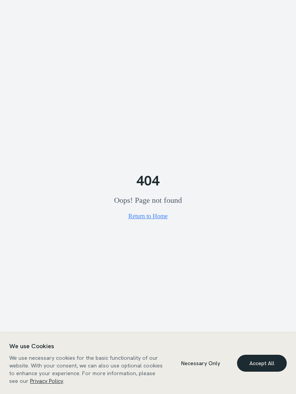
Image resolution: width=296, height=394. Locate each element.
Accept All (261, 363)
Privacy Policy (46, 380)
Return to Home (148, 216)
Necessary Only (200, 363)
